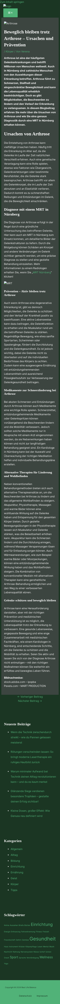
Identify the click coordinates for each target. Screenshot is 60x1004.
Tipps (14, 890)
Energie (7, 932)
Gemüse (25, 940)
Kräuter (22, 947)
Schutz (48, 952)
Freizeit (46, 932)
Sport (14, 957)
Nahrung (16, 952)
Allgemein (16, 849)
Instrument (13, 947)
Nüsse (36, 952)
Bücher (27, 925)
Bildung (15, 860)
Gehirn (18, 940)
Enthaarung (15, 932)
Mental (46, 947)
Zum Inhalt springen (12, 2)
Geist (14, 878)
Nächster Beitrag (30, 700)
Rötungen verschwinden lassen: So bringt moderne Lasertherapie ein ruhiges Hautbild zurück (32, 757)
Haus (6, 947)
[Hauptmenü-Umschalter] (10, 12)
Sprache (22, 958)
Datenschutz (25, 996)
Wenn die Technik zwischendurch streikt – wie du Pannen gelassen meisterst (31, 737)
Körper (10, 51)
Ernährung (17, 872)
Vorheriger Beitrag (30, 696)
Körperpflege (31, 947)
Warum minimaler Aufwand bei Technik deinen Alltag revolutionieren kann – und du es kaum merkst (33, 776)
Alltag (14, 855)
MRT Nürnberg (42, 272)
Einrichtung (17, 866)
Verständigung (32, 958)
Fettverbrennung (28, 932)
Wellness (46, 957)
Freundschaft (9, 940)
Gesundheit (43, 939)
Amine (6, 925)
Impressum (42, 996)
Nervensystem (27, 952)
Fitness (39, 932)
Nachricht (8, 952)
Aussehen (14, 925)
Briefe (21, 925)
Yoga (6, 964)
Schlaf (42, 952)
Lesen (39, 947)
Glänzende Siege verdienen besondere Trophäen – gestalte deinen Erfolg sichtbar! (30, 796)
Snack (6, 958)
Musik (51, 947)
